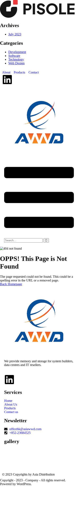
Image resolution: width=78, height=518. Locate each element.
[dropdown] (39, 236)
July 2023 (14, 34)
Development (17, 52)
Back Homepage (11, 284)
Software (14, 55)
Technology (16, 59)
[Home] (39, 151)
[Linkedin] (7, 79)
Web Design (16, 63)
